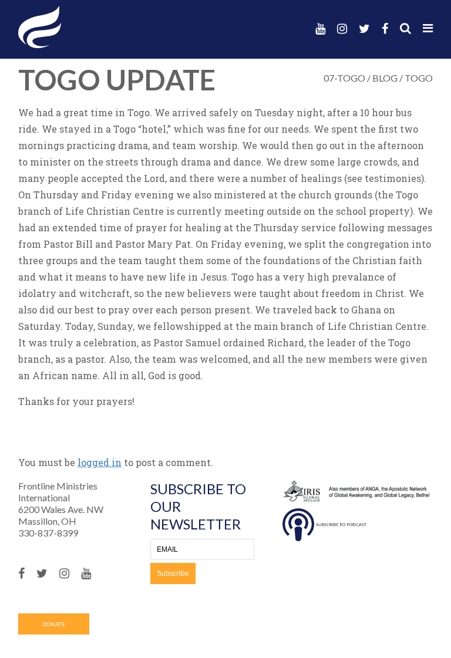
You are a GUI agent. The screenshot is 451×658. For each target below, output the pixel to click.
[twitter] (364, 28)
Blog (385, 77)
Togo (419, 77)
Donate (53, 623)
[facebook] (385, 28)
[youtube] (320, 28)
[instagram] (342, 28)
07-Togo (344, 77)
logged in (100, 462)
